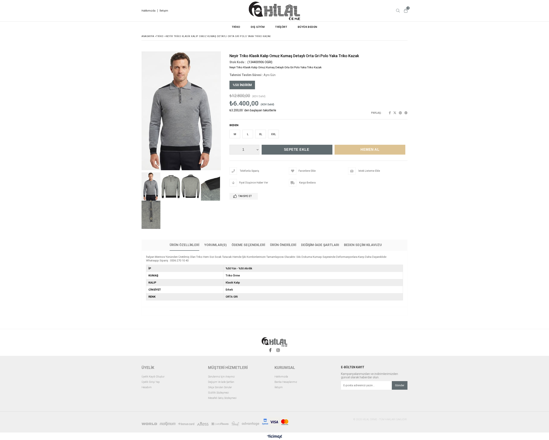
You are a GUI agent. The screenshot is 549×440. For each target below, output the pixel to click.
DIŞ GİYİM (258, 26)
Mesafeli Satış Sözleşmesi (222, 398)
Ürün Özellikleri (184, 245)
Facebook (390, 113)
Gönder (399, 385)
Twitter (394, 113)
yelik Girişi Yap (151, 382)
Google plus (405, 113)
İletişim (164, 10)
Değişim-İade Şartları (320, 245)
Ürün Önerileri (283, 245)
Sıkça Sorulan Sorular (220, 387)
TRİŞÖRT (281, 26)
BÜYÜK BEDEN (307, 26)
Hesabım (147, 387)
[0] (405, 10)
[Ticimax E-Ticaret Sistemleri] (274, 437)
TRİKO (236, 26)
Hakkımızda (148, 10)
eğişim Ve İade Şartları (222, 382)
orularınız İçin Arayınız (222, 376)
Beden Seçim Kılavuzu (363, 245)
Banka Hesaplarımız (285, 382)
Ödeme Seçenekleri (248, 245)
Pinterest (400, 113)
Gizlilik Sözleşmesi (218, 392)
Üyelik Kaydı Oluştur (153, 376)
